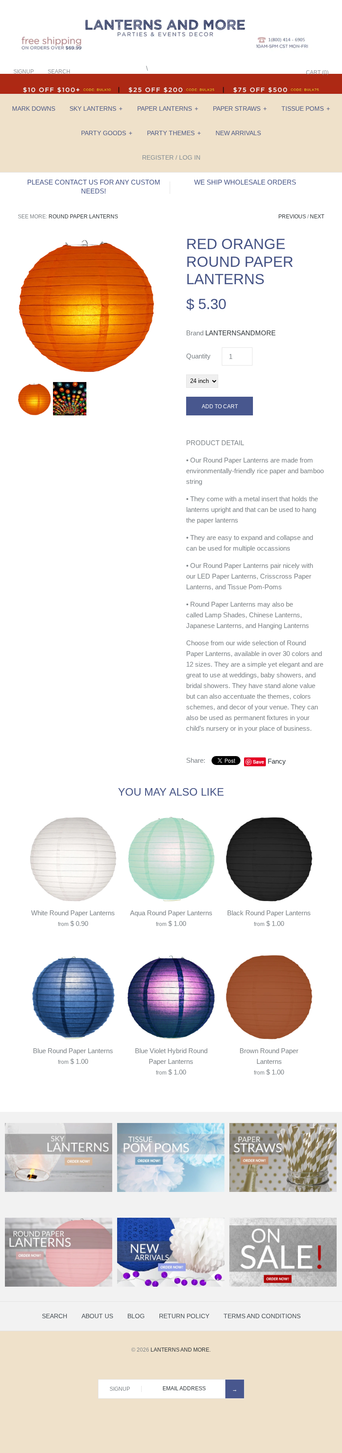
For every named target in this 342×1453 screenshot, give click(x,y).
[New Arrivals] (170, 1285)
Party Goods (106, 133)
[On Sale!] (283, 1285)
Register (158, 157)
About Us (97, 1316)
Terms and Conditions (262, 1316)
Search (54, 1316)
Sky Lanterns (95, 108)
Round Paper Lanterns (83, 216)
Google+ (264, 72)
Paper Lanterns (167, 108)
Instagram (275, 72)
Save (258, 761)
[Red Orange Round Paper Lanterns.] (87, 240)
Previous (292, 216)
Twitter (253, 72)
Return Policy (184, 1316)
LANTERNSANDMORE (240, 333)
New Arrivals (238, 133)
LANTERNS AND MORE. (181, 1350)
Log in (189, 157)
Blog (136, 1316)
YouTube (286, 72)
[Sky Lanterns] (58, 1190)
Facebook (242, 72)
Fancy (277, 761)
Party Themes (174, 133)
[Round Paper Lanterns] (58, 1285)
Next (317, 216)
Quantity (198, 356)
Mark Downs (33, 108)
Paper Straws (240, 108)
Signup (23, 71)
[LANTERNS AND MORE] (171, 14)
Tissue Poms (305, 108)
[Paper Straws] (283, 1190)
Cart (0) (317, 72)
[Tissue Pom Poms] (170, 1190)
